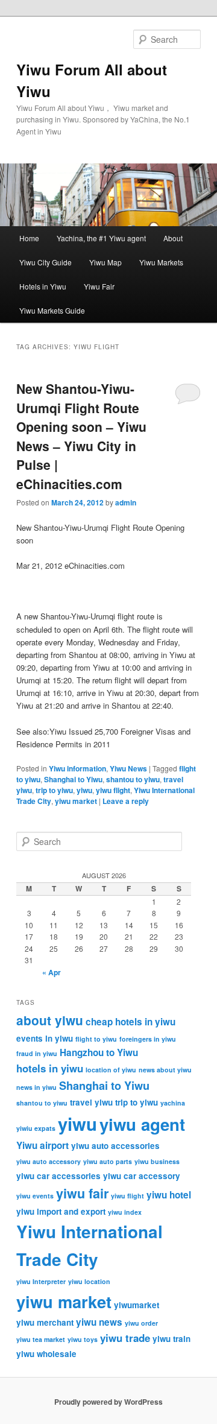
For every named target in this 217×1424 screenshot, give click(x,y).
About (173, 238)
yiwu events (35, 1195)
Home (29, 238)
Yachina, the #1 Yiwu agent (101, 238)
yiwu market (76, 801)
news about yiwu (165, 1069)
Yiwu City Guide (45, 262)
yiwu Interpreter (41, 1281)
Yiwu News (128, 768)
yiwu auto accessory (48, 1161)
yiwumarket (136, 1305)
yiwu (84, 790)
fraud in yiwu (36, 1053)
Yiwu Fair (99, 286)
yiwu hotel (168, 1194)
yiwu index (125, 1212)
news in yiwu (36, 1087)
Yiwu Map (105, 262)
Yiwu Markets (161, 262)
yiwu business (157, 1161)
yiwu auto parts (107, 1161)
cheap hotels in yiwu (130, 1021)
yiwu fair (82, 1193)
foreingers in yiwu (147, 1038)
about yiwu (49, 1020)
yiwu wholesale (46, 1353)
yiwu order (141, 1322)
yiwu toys (83, 1339)
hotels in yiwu (49, 1068)
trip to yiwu (54, 790)
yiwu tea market (40, 1339)
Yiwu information (77, 768)
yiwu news (99, 1322)
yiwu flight (113, 790)
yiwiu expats (35, 1128)
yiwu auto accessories (115, 1145)
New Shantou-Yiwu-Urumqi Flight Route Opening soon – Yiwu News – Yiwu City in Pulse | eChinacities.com (81, 436)
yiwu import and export (60, 1211)
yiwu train (171, 1338)
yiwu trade (125, 1338)
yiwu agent (142, 1124)
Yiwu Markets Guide (52, 310)
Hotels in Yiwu (42, 286)
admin (125, 502)
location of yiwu (111, 1069)
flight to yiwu (96, 1038)
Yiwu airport (42, 1145)
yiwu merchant (45, 1322)
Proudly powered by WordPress (108, 1401)
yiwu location (89, 1281)
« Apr (51, 972)
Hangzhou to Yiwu (99, 1052)
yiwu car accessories (58, 1176)
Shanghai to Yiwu (73, 779)
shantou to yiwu (133, 779)
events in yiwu (44, 1038)
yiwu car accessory (141, 1176)
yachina (172, 1102)
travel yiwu (91, 1102)
